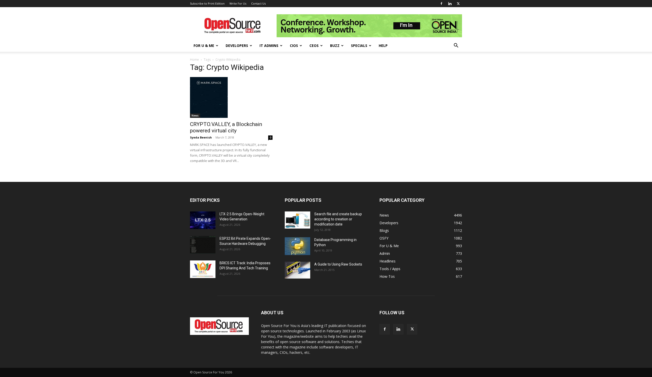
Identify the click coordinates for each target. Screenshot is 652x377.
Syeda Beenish (201, 137)
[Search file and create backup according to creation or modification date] (297, 220)
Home (194, 59)
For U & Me (204, 45)
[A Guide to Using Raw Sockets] (297, 270)
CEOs (314, 45)
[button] (456, 46)
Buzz (334, 45)
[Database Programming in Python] (297, 246)
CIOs (294, 45)
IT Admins (269, 45)
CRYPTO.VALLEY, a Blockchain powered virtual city (226, 127)
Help (383, 45)
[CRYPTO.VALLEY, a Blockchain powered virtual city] (231, 97)
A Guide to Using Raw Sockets (338, 264)
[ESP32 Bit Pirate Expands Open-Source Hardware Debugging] (202, 245)
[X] (458, 3)
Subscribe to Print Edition (207, 3)
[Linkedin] (450, 3)
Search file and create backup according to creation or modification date (338, 219)
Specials (359, 45)
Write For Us (237, 3)
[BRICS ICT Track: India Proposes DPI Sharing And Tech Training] (202, 269)
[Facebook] (441, 3)
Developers (237, 45)
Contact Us (258, 3)
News (195, 115)
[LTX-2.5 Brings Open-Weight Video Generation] (202, 220)
